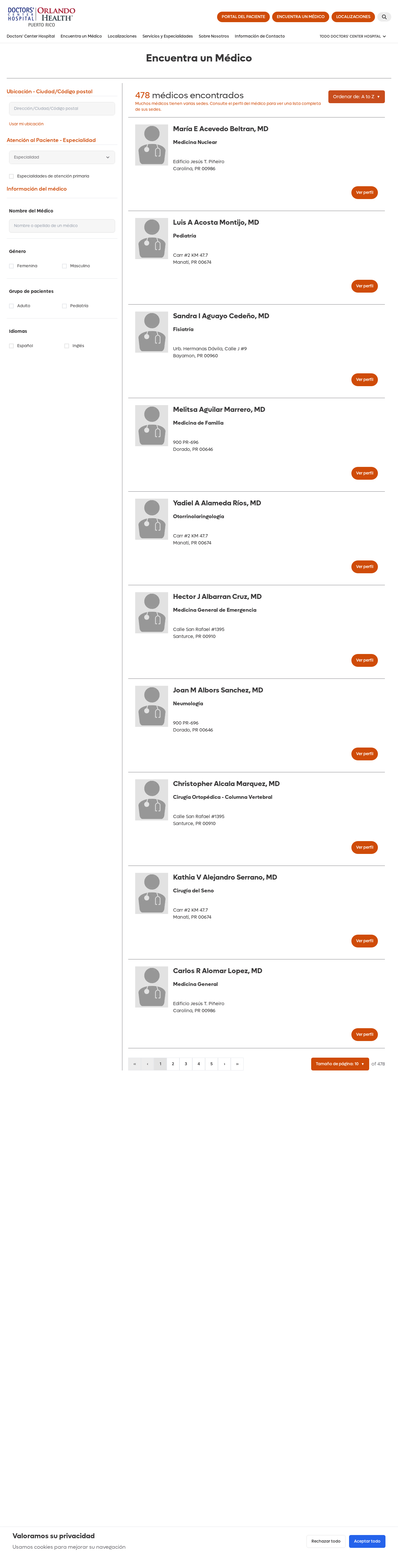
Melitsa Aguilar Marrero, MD (219, 409)
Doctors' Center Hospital (31, 36)
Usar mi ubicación (26, 124)
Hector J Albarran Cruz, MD (217, 596)
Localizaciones (122, 36)
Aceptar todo (367, 1541)
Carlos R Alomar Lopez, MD (217, 970)
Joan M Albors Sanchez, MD (218, 690)
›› (237, 1064)
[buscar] (384, 17)
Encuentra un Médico (81, 36)
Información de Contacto (260, 36)
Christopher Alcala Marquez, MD (226, 783)
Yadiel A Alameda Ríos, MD (217, 503)
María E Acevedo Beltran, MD (220, 128)
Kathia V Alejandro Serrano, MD (225, 877)
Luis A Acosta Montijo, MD (216, 222)
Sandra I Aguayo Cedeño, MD (221, 316)
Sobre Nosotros (214, 36)
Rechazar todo (326, 1541)
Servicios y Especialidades (167, 36)
